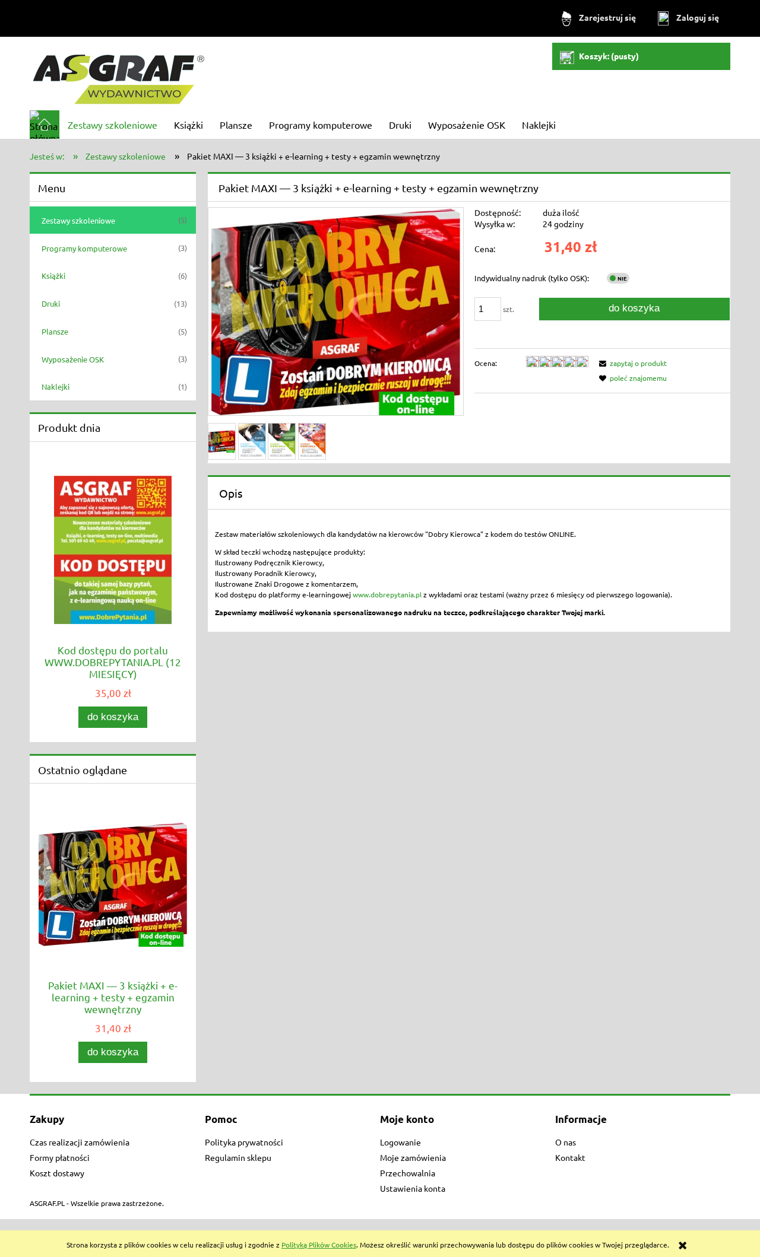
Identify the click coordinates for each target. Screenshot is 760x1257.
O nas (565, 1142)
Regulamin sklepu (238, 1157)
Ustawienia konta (412, 1188)
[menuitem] (112, 124)
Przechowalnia (407, 1172)
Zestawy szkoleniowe (78, 220)
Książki (53, 276)
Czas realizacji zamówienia (79, 1142)
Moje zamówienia (413, 1157)
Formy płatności (60, 1157)
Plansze (55, 331)
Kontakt (570, 1157)
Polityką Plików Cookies (318, 1244)
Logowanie (400, 1142)
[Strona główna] (119, 73)
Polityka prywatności (244, 1142)
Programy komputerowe (84, 248)
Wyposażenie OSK (73, 359)
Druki (51, 303)
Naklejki (55, 386)
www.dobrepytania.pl (387, 594)
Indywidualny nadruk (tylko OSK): (531, 278)
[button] (631, 363)
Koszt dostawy (57, 1172)
